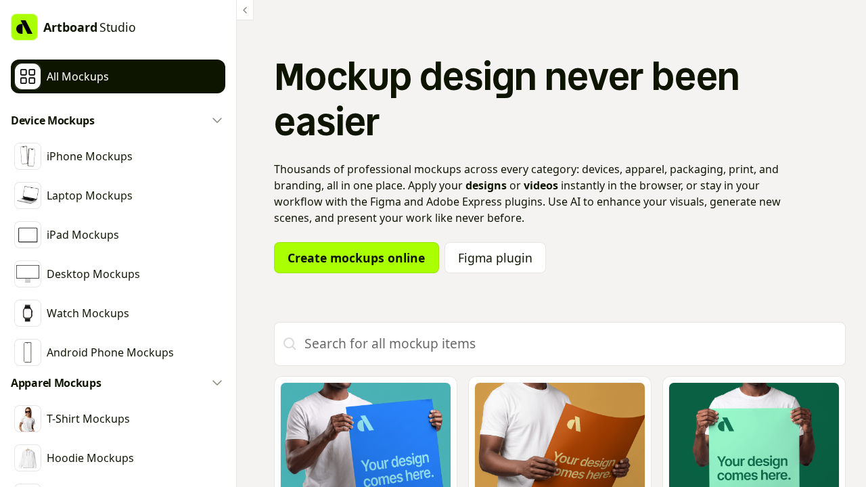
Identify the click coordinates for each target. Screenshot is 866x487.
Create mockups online (356, 258)
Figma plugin (495, 258)
